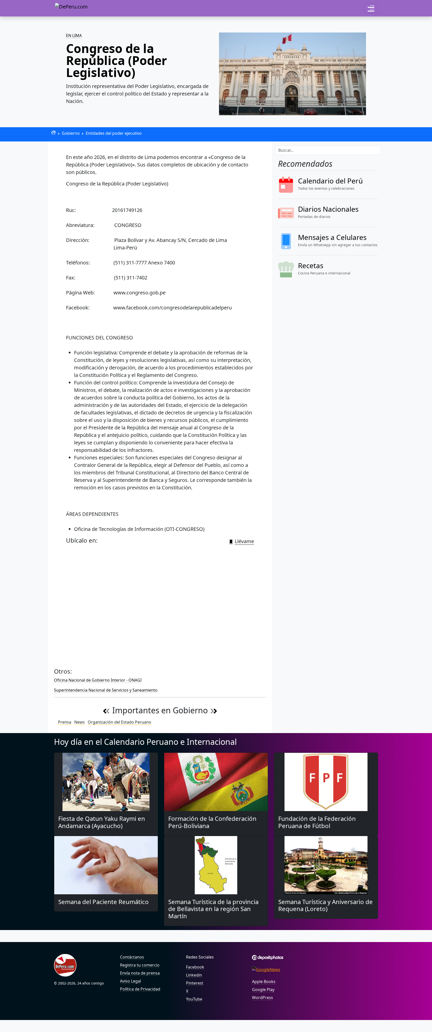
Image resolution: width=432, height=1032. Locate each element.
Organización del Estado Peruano (119, 722)
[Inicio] (53, 132)
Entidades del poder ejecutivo (114, 133)
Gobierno (71, 133)
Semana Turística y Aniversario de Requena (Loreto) (325, 905)
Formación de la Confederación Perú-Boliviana (212, 822)
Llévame (244, 541)
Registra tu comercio (140, 965)
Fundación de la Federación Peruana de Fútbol (317, 822)
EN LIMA (74, 35)
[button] (371, 8)
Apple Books (264, 981)
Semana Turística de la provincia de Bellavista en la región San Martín (213, 909)
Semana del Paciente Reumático (103, 902)
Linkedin (194, 975)
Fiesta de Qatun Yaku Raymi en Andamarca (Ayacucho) (101, 822)
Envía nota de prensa (140, 973)
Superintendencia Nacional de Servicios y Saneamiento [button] (106, 690)
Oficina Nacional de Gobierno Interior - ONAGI (98, 680)
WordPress (262, 997)
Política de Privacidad (140, 989)
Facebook (195, 967)
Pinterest (194, 983)
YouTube (194, 999)
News (79, 722)
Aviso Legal (130, 981)
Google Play (263, 989)
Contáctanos (132, 957)
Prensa (64, 722)
